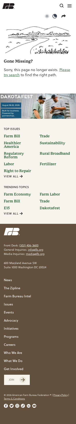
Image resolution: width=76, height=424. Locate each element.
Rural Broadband (55, 154)
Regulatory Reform (14, 155)
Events (9, 312)
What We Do (13, 361)
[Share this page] (64, 16)
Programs (11, 336)
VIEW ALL (12, 176)
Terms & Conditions (14, 398)
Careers (9, 344)
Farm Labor (50, 194)
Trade (45, 136)
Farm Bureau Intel (17, 296)
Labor (9, 164)
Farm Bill (12, 136)
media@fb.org (35, 254)
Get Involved (13, 369)
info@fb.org (35, 250)
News (8, 280)
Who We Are (13, 352)
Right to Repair (17, 171)
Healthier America (12, 144)
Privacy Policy (60, 395)
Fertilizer (48, 164)
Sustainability (52, 143)
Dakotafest (50, 208)
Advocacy (11, 320)
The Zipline (12, 288)
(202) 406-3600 (29, 245)
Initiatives (11, 328)
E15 (7, 208)
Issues (8, 304)
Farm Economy (17, 194)
